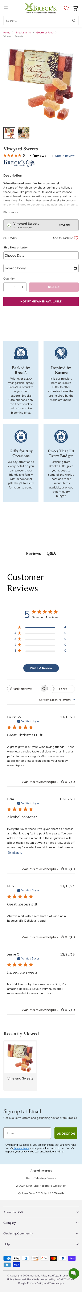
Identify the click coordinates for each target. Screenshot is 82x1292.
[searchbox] (24, 688)
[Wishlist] (65, 8)
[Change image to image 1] (9, 133)
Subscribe (66, 1133)
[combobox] (57, 700)
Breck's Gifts (23, 32)
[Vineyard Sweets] (41, 83)
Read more (15, 852)
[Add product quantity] (22, 287)
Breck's (64, 1275)
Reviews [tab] (33, 553)
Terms (53, 1283)
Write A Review (41, 668)
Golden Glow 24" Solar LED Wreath (41, 1193)
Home (6, 32)
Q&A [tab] (51, 553)
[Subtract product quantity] (7, 287)
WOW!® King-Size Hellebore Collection (41, 1186)
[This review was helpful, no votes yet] (62, 782)
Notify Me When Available (41, 301)
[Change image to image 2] (23, 133)
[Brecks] (41, 8)
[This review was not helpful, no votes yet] (70, 782)
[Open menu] (5, 8)
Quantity (9, 278)
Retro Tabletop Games (41, 1178)
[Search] (74, 20)
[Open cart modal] (75, 8)
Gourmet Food (44, 32)
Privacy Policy (21, 1148)
